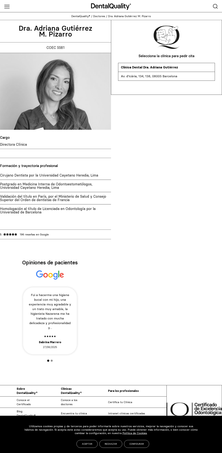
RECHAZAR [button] (111, 443)
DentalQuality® (80, 16)
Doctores (99, 16)
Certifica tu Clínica (120, 402)
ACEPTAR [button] (87, 443)
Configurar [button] (136, 443)
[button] (48, 361)
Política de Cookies (134, 433)
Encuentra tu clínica (74, 413)
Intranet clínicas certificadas (126, 413)
